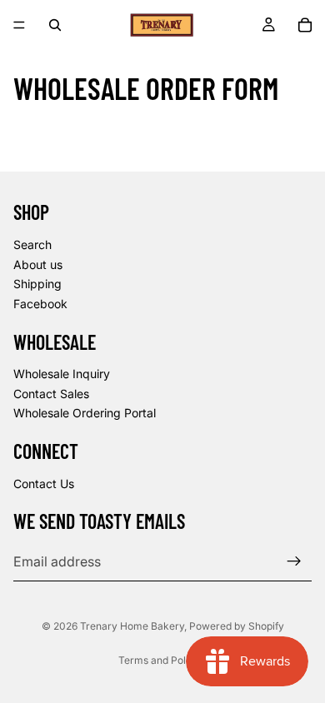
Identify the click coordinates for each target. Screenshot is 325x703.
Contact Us (43, 483)
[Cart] (305, 25)
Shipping (37, 284)
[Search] (55, 25)
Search (32, 244)
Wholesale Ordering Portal (84, 413)
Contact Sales (51, 393)
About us (37, 264)
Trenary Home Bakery (132, 626)
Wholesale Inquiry (61, 373)
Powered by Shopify (236, 626)
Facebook (40, 304)
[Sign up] (294, 561)
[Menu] (19, 25)
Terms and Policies (163, 660)
